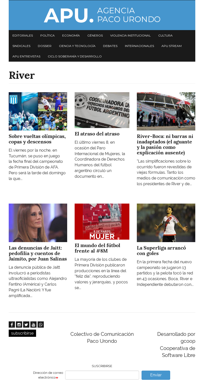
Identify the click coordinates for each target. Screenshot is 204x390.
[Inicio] (102, 15)
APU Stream (171, 46)
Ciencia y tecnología (77, 46)
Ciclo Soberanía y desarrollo (75, 56)
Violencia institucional (130, 35)
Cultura (165, 35)
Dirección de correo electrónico (48, 375)
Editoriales (22, 35)
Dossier (44, 46)
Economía (71, 35)
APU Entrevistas (26, 56)
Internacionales (139, 46)
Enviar (156, 375)
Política (47, 35)
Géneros (95, 35)
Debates (110, 46)
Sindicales (21, 46)
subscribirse (22, 333)
